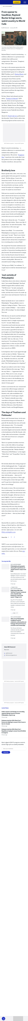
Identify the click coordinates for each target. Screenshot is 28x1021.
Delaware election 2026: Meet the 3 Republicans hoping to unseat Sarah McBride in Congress (14, 731)
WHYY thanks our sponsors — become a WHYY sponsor (14, 143)
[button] (3, 1018)
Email (14, 537)
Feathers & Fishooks (12, 98)
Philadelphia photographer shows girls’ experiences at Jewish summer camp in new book (18, 568)
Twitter (11, 537)
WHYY (5, 2)
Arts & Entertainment (7, 6)
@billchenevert (9, 653)
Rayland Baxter (19, 74)
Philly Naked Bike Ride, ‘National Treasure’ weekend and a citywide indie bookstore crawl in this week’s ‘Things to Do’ (18, 594)
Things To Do (14, 587)
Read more (6, 649)
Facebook (8, 537)
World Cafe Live (12, 116)
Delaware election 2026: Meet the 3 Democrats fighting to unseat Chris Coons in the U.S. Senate (14, 722)
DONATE (17, 2)
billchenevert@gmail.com (11, 655)
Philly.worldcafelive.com (8, 532)
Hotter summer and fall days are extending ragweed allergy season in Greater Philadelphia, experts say (13, 713)
